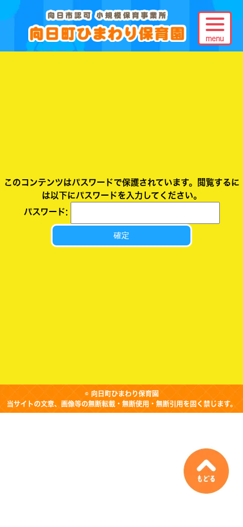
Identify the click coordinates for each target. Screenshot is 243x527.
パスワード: (47, 212)
